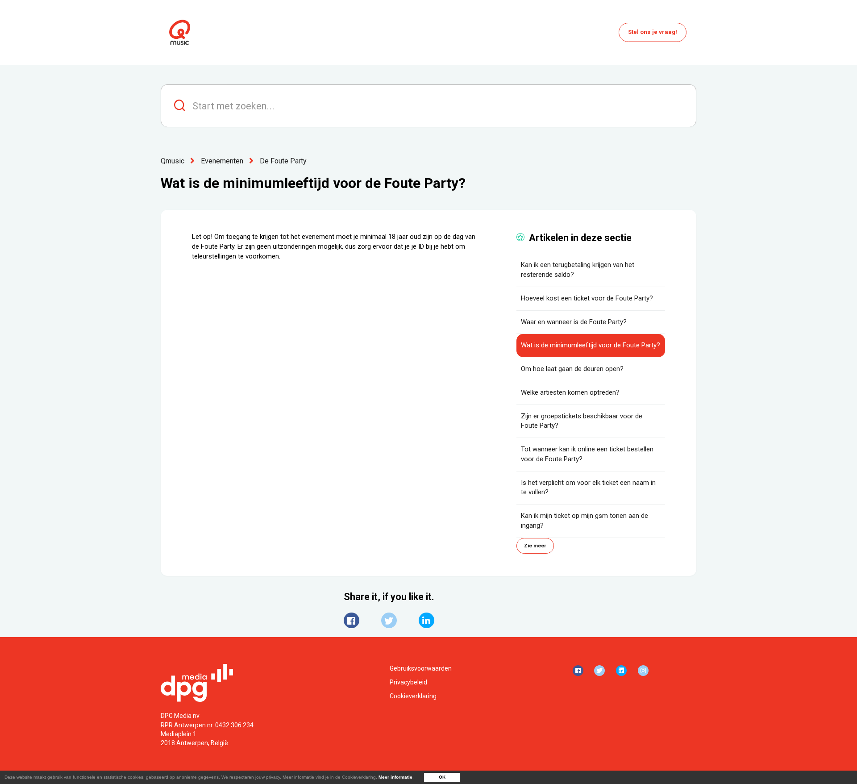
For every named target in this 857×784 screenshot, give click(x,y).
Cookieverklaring (413, 696)
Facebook (351, 620)
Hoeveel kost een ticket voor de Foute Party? (587, 298)
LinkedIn (426, 620)
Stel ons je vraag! (653, 32)
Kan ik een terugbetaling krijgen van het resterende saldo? (577, 270)
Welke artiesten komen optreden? (570, 392)
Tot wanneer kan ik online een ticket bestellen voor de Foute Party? (587, 454)
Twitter (389, 620)
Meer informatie (395, 777)
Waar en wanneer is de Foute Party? (574, 322)
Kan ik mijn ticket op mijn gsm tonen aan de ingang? (584, 521)
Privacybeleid (408, 682)
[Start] (180, 32)
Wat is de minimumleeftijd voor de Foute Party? (590, 345)
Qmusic (172, 161)
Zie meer (535, 546)
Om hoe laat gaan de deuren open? (572, 369)
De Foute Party (283, 161)
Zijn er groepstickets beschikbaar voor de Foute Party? (581, 421)
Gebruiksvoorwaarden (421, 668)
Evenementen (222, 161)
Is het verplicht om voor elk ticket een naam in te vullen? (588, 487)
